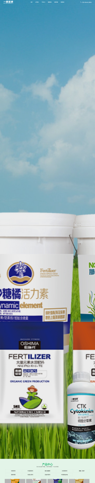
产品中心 (43, 2)
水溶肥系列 (64, 470)
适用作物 (56, 2)
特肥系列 (13, 470)
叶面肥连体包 (64, 474)
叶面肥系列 (30, 470)
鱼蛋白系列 (30, 474)
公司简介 (37, 2)
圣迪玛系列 (47, 474)
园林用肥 (13, 474)
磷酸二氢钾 (81, 470)
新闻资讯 (50, 2)
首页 (31, 2)
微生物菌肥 (47, 470)
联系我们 (62, 2)
